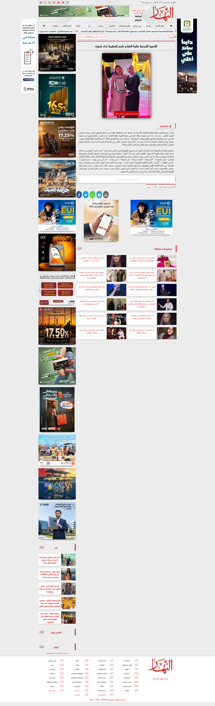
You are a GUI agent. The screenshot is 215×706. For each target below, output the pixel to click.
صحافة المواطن (101, 673)
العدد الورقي (127, 685)
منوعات (52, 668)
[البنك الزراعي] (151, 217)
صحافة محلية (102, 681)
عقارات (126, 690)
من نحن (77, 690)
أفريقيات (77, 685)
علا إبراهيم (164, 125)
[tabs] (41, 2)
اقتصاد (112, 25)
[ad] (57, 52)
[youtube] (59, 2)
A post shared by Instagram (126, 179)
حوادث (100, 25)
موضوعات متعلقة (163, 248)
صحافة (126, 673)
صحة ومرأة (102, 677)
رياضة (148, 25)
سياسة (52, 673)
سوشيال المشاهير (77, 677)
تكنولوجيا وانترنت (77, 673)
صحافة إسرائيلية (52, 681)
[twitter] (63, 2)
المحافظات (66, 25)
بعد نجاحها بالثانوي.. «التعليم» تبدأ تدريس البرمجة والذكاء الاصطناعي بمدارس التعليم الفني (74, 31)
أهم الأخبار (160, 25)
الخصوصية (102, 694)
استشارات (126, 677)
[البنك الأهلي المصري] (29, 56)
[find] (50, 2)
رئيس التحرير (127, 681)
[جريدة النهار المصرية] (84, 11)
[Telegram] (99, 194)
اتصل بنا (77, 694)
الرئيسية (127, 660)
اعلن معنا (52, 690)
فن (89, 25)
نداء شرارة (151, 186)
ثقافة (78, 25)
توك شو (52, 677)
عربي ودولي (137, 25)
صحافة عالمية (77, 681)
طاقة (102, 685)
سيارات (52, 685)
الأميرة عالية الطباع (166, 186)
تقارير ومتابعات (124, 25)
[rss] (54, 2)
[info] (45, 2)
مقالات (55, 25)
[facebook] (68, 2)
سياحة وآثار (102, 690)
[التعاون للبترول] (57, 252)
